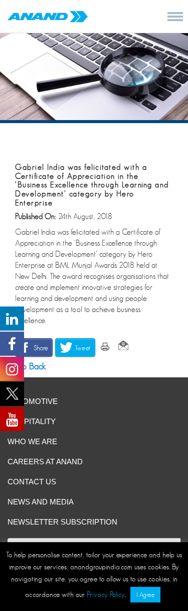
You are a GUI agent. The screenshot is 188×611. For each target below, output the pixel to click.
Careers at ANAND (45, 461)
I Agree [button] (145, 594)
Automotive (33, 401)
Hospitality (32, 421)
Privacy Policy (106, 594)
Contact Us (32, 481)
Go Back (29, 366)
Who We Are (32, 441)
